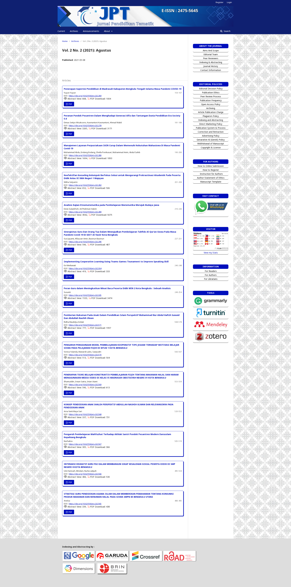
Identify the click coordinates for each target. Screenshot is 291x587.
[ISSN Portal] (180, 561)
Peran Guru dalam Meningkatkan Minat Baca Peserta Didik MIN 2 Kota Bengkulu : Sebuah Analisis (117, 288)
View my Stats (211, 252)
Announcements (91, 31)
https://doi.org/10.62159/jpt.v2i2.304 (85, 268)
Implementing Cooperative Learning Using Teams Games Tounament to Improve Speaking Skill (116, 261)
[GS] (79, 561)
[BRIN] (112, 573)
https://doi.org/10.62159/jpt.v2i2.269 (85, 95)
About (107, 31)
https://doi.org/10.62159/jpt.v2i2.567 (85, 444)
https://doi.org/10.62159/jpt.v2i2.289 (85, 211)
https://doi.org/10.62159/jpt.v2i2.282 (85, 185)
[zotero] (210, 340)
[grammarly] (210, 305)
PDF (70, 104)
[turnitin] (210, 317)
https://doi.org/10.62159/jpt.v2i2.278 (85, 125)
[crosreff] (146, 561)
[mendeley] (210, 329)
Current (61, 31)
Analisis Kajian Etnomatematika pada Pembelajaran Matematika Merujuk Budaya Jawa (111, 205)
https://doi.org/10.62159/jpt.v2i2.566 (85, 474)
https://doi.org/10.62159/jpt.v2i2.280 (85, 155)
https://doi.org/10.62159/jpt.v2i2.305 (85, 295)
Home (65, 41)
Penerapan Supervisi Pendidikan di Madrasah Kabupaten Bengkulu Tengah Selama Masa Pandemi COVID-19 (122, 88)
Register (219, 2)
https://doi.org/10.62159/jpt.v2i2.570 (85, 354)
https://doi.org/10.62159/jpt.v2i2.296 (85, 241)
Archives (74, 31)
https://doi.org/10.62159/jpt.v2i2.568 (85, 414)
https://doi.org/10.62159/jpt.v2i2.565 (85, 503)
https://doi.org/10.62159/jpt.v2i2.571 (85, 325)
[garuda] (112, 561)
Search (226, 31)
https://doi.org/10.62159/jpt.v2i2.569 (85, 384)
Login (229, 2)
